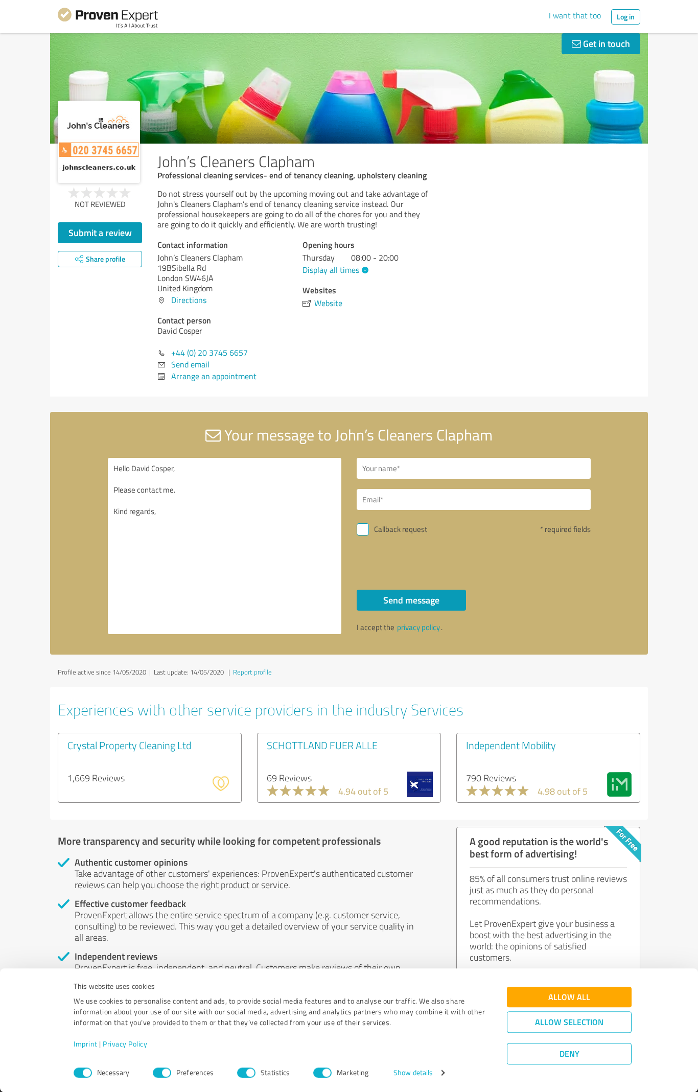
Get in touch (605, 43)
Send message (411, 600)
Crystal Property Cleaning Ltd (129, 745)
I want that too (575, 15)
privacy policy (418, 627)
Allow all (569, 997)
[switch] (162, 1072)
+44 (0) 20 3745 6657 (209, 352)
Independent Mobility (511, 745)
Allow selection (569, 1022)
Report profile (252, 672)
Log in (626, 16)
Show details (413, 1073)
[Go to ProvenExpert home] (108, 19)
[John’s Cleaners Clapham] (99, 142)
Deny (569, 1054)
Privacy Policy (125, 1044)
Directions (188, 300)
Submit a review (100, 232)
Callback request (400, 529)
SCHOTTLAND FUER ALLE (322, 745)
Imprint (86, 1044)
